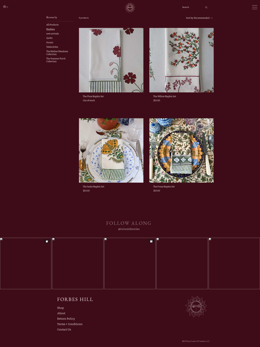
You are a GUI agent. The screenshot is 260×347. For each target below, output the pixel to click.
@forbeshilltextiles (129, 229)
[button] (6, 6)
